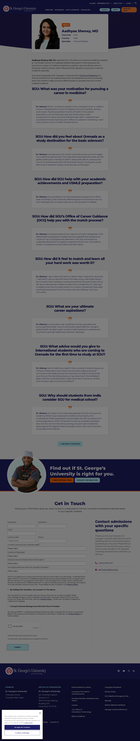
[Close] (40, 713)
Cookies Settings (22, 733)
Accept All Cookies (22, 727)
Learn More (28, 723)
